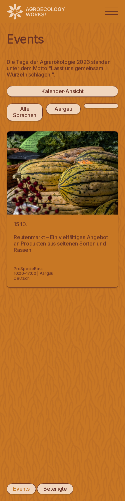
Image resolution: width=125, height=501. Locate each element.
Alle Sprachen (24, 111)
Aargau (63, 108)
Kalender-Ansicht (62, 91)
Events (21, 488)
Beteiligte (55, 488)
